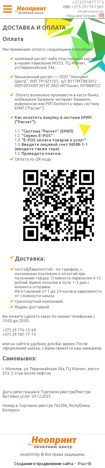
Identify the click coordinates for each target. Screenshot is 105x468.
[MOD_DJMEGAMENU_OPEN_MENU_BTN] (7, 9)
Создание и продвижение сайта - (46, 463)
